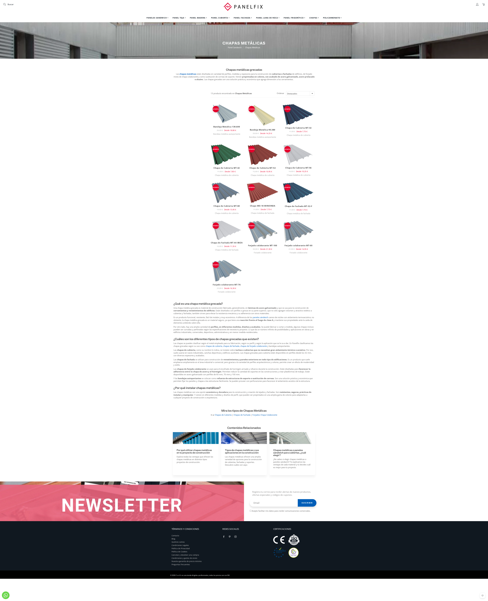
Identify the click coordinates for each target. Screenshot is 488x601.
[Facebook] (224, 536)
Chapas (313, 18)
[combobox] (300, 93)
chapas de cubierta (214, 346)
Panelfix (178, 575)
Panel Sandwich (235, 47)
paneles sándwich (260, 317)
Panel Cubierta (220, 18)
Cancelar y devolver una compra (185, 555)
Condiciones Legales (180, 545)
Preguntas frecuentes (181, 564)
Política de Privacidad (181, 548)
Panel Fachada (242, 18)
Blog (173, 539)
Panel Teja (179, 18)
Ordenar (280, 93)
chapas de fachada (231, 346)
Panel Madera (198, 18)
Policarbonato (332, 18)
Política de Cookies (179, 552)
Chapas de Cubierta (223, 415)
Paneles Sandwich (157, 18)
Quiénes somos (178, 542)
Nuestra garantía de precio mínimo (187, 561)
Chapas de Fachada (242, 415)
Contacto (175, 535)
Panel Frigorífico (294, 18)
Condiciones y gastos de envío (184, 558)
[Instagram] (235, 536)
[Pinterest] (229, 536)
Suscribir (307, 503)
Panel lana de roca (267, 18)
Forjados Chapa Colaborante (264, 415)
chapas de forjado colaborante (253, 346)
